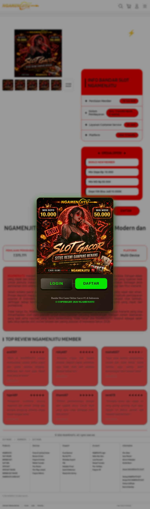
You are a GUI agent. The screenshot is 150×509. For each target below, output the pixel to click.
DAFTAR (91, 283)
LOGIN (56, 283)
